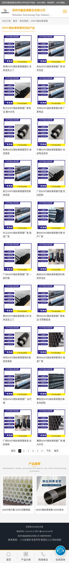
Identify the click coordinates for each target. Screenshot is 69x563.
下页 (48, 451)
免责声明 (35, 540)
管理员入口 (46, 540)
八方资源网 (25, 540)
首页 (15, 21)
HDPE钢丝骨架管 (39, 21)
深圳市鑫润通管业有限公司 (28, 536)
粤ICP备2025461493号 (44, 531)
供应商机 (24, 21)
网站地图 (56, 540)
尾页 (56, 451)
